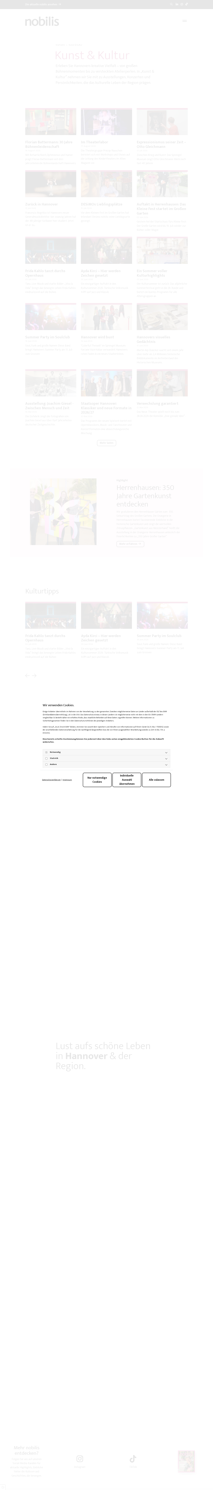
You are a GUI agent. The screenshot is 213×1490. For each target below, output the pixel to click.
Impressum (67, 779)
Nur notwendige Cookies (97, 780)
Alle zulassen (156, 780)
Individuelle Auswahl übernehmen (127, 779)
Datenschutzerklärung (51, 779)
